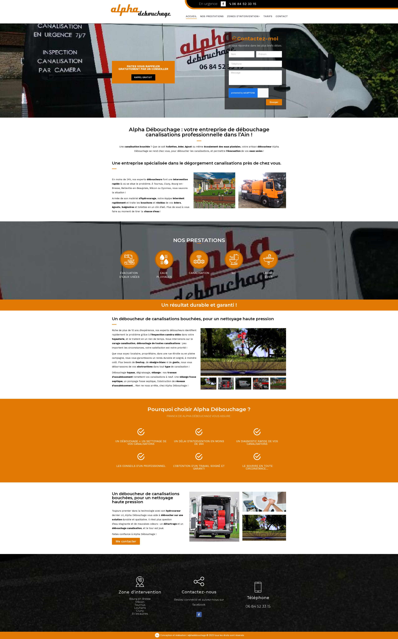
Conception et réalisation (173, 635)
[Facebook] (223, 3)
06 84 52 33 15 (244, 4)
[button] (203, 352)
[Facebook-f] (199, 614)
